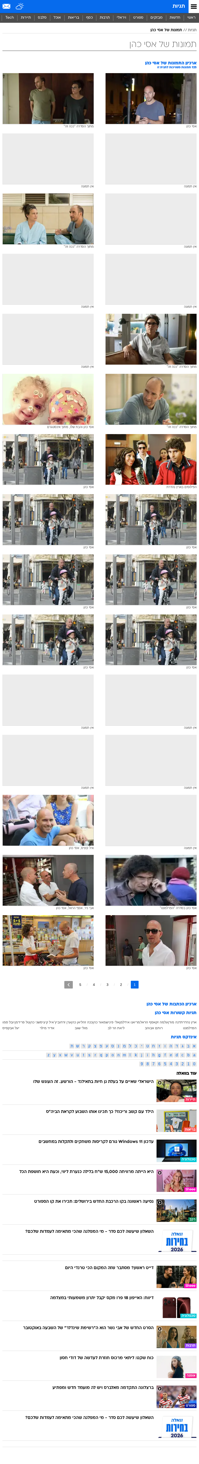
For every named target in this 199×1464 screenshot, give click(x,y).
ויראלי (121, 18)
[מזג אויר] (20, 6)
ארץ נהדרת (189, 1022)
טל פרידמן (22, 1022)
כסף (89, 18)
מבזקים (156, 18)
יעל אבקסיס (10, 1028)
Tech (9, 18)
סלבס (42, 18)
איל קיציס (47, 1022)
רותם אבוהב (154, 1028)
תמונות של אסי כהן (166, 30)
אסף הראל (148, 1022)
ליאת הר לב (116, 1028)
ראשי (191, 18)
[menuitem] (175, 18)
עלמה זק (162, 1022)
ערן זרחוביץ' (62, 1022)
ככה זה (88, 1022)
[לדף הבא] (68, 985)
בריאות (73, 18)
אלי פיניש (112, 1022)
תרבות (105, 18)
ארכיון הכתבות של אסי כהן (172, 1004)
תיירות (26, 18)
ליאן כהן (77, 1022)
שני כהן (35, 1022)
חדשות (175, 18)
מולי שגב (81, 1028)
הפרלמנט (190, 1028)
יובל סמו (8, 1022)
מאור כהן (99, 1022)
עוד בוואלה (186, 1074)
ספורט (138, 18)
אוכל (57, 18)
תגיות (179, 6)
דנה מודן (174, 1022)
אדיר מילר (47, 1028)
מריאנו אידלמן (129, 1022)
